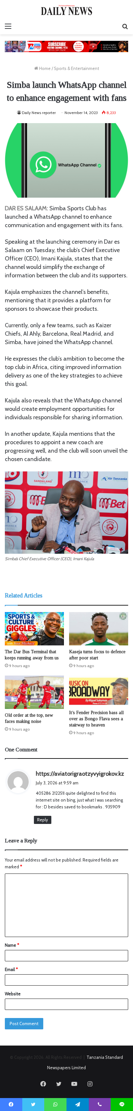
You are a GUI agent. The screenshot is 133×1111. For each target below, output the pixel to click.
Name (12, 945)
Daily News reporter (39, 112)
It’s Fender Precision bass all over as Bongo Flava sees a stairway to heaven (96, 718)
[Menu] (8, 26)
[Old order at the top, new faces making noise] (34, 692)
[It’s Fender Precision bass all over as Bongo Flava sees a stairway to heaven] (98, 691)
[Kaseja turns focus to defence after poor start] (98, 628)
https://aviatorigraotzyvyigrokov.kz (80, 773)
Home (44, 68)
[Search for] (125, 26)
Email (11, 969)
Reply (42, 819)
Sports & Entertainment (76, 68)
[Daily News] (66, 10)
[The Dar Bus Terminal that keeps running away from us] (34, 628)
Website (13, 993)
